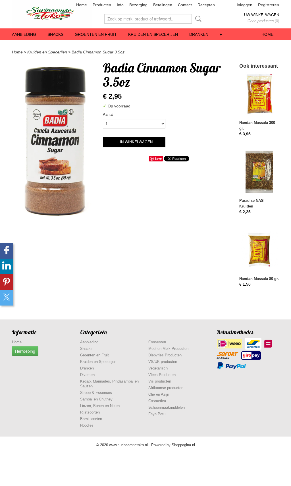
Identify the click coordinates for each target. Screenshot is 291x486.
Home (81, 5)
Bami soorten (91, 419)
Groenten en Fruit (96, 34)
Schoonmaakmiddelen (166, 407)
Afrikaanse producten (165, 388)
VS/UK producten (162, 362)
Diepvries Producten (165, 355)
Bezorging (138, 5)
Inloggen (244, 5)
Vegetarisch (158, 368)
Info (120, 5)
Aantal (108, 114)
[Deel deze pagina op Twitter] (6, 298)
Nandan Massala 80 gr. (259, 279)
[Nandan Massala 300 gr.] (259, 93)
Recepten (206, 5)
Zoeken (197, 18)
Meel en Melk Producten (168, 348)
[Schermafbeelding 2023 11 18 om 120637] (54, 140)
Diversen (87, 375)
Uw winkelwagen (261, 15)
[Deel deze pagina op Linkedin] (6, 266)
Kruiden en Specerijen (153, 34)
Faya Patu (156, 414)
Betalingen (162, 5)
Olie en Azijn (158, 394)
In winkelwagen (136, 142)
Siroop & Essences (96, 393)
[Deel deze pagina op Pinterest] (6, 282)
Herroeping (25, 351)
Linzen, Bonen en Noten (100, 406)
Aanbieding (24, 34)
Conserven (157, 342)
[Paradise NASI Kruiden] (259, 172)
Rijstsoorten (90, 412)
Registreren (268, 5)
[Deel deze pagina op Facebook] (6, 251)
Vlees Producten (162, 375)
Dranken (198, 34)
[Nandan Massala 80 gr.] (259, 250)
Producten (102, 5)
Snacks (55, 34)
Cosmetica (157, 401)
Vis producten (159, 381)
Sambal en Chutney (96, 399)
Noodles (86, 425)
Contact (185, 5)
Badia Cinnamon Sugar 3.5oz (98, 52)
